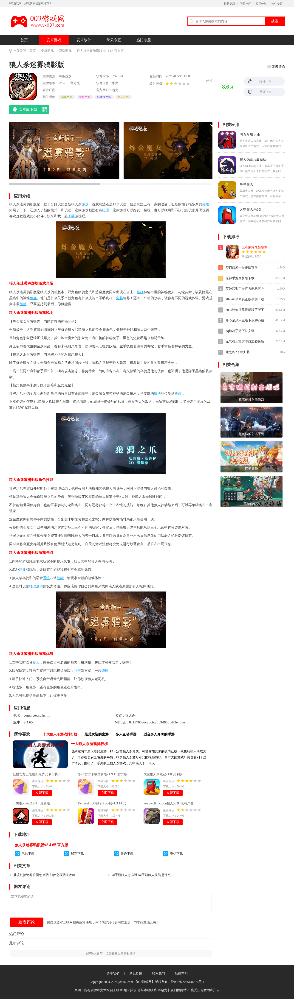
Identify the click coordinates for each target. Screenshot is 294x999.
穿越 (119, 298)
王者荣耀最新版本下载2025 (261, 247)
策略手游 (66, 97)
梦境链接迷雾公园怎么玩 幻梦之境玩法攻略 (44, 875)
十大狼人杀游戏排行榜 (89, 744)
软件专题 (277, 3)
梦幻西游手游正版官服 (242, 267)
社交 (77, 671)
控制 (140, 292)
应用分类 (261, 3)
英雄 (205, 204)
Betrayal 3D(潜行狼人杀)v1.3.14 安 (102, 803)
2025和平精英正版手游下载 (245, 299)
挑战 (178, 393)
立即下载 (42, 793)
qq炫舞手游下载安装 (240, 331)
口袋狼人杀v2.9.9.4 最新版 (31, 803)
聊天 (36, 662)
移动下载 (77, 853)
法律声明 (181, 973)
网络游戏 (65, 51)
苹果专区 (113, 40)
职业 (22, 570)
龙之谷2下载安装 (238, 352)
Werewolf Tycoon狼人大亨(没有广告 (169, 803)
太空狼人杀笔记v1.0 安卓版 (163, 774)
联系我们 (158, 973)
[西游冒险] (251, 456)
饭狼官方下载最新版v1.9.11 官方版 (102, 774)
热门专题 (143, 40)
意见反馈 (135, 973)
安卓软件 (83, 40)
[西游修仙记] (251, 491)
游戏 (85, 204)
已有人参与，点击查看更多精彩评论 (111, 953)
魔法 (157, 393)
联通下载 (127, 853)
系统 (46, 578)
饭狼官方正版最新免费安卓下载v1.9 (38, 774)
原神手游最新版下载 (240, 278)
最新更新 (229, 3)
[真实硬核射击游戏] (251, 387)
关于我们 (113, 973)
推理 (32, 586)
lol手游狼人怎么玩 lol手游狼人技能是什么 (141, 875)
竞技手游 (84, 97)
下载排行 (245, 3)
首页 (24, 40)
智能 (60, 578)
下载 (71, 216)
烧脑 (105, 671)
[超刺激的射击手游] (251, 422)
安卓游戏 (54, 40)
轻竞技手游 (104, 97)
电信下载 (28, 853)
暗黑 (105, 210)
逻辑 (39, 586)
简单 (23, 304)
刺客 (33, 298)
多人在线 (123, 97)
